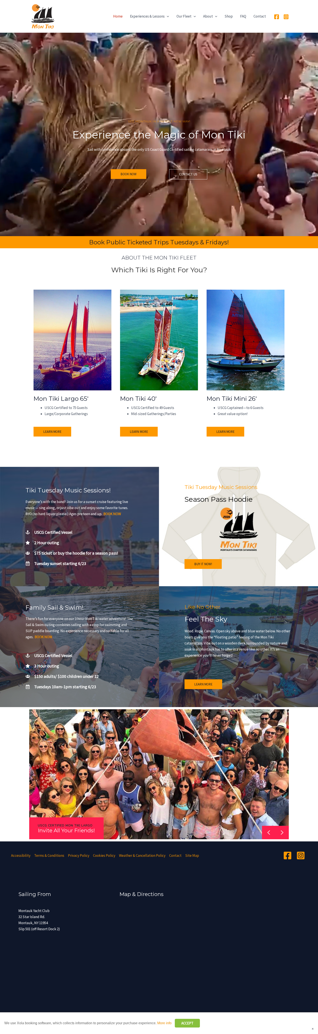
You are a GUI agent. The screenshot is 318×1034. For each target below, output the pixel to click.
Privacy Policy (78, 855)
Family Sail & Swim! (55, 607)
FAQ (243, 16)
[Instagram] (286, 16)
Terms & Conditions (49, 855)
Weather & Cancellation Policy (142, 855)
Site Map (192, 855)
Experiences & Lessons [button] (147, 16)
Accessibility (21, 855)
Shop (229, 16)
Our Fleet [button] (184, 16)
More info (164, 1023)
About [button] (208, 16)
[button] (167, 16)
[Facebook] (276, 16)
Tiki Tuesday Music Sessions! (68, 490)
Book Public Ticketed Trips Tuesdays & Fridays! (159, 242)
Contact (260, 16)
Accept (187, 1023)
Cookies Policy (104, 855)
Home (118, 16)
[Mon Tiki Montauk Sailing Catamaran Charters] (42, 16)
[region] (159, 774)
